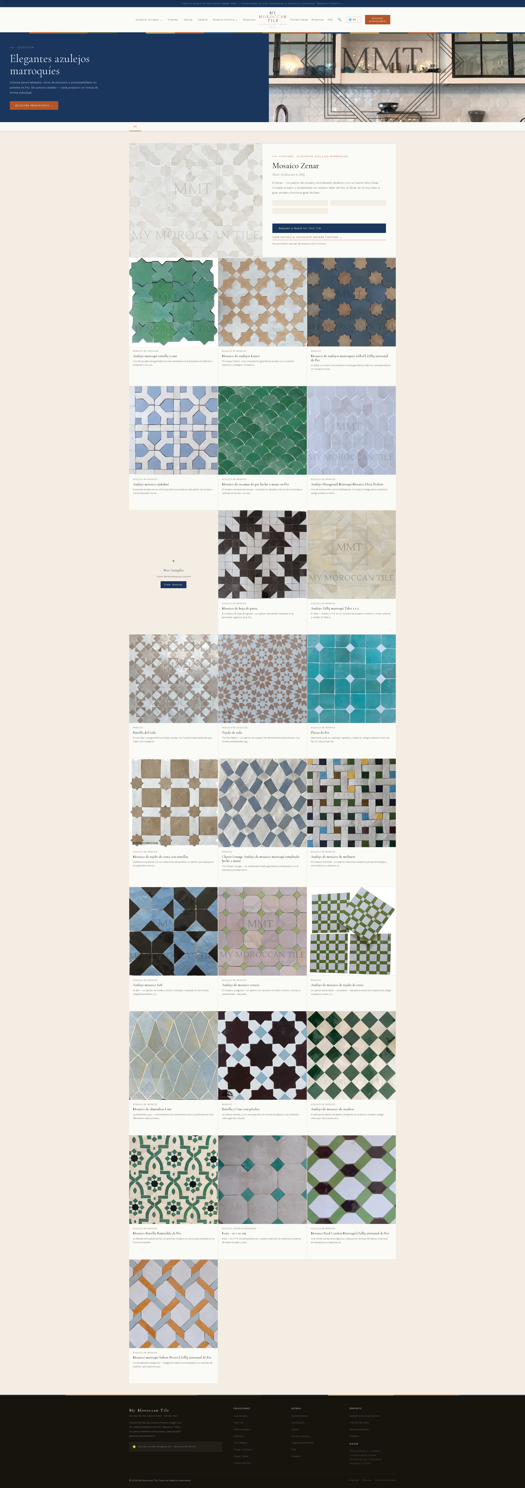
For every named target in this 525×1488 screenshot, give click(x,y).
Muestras (249, 19)
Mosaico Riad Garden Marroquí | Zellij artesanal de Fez (350, 1233)
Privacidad (354, 1480)
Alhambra (238, 1436)
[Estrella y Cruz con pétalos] (262, 1055)
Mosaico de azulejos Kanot (241, 356)
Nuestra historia (225, 20)
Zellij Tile (238, 1422)
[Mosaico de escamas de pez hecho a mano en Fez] (262, 430)
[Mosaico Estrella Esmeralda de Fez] (173, 1179)
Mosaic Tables (241, 1456)
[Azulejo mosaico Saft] (173, 931)
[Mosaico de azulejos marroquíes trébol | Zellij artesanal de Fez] (351, 302)
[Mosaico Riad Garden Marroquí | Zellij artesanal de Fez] (351, 1179)
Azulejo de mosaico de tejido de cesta (337, 985)
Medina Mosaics (242, 1429)
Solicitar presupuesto (377, 20)
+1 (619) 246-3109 (359, 1422)
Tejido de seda (232, 733)
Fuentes (173, 19)
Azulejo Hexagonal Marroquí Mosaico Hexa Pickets (347, 484)
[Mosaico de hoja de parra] (262, 554)
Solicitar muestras (300, 1436)
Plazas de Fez (320, 733)
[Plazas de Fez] (351, 678)
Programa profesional (302, 1442)
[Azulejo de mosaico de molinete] (351, 803)
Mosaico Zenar (295, 165)
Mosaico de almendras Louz (152, 1109)
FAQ (330, 19)
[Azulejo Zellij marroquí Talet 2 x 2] (351, 554)
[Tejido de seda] (262, 678)
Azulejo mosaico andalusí (151, 484)
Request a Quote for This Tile (300, 228)
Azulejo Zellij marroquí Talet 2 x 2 (335, 608)
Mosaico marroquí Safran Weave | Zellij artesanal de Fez (172, 1357)
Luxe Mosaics (241, 1416)
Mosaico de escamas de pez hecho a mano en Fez (255, 484)
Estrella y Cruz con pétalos (240, 1109)
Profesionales (299, 19)
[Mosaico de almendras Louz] (173, 1055)
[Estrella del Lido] (173, 678)
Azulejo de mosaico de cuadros (332, 1109)
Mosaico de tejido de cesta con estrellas (160, 857)
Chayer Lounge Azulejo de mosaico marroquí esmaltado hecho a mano (261, 859)
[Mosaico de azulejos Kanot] (262, 302)
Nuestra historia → (330, 3)
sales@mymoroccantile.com (364, 1416)
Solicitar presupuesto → (34, 105)
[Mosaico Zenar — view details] (195, 200)
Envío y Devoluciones (385, 1480)
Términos (367, 1480)
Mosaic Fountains (243, 1449)
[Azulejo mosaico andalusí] (173, 430)
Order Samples (173, 584)
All (135, 126)
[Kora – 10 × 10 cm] (262, 1179)
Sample (207, 374)
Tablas (188, 19)
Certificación (298, 1422)
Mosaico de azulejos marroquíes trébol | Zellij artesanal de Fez (349, 358)
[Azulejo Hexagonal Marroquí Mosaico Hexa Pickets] (351, 430)
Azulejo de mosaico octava (240, 985)
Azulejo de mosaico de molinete (333, 857)
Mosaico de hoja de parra (239, 608)
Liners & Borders (242, 1463)
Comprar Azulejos (149, 20)
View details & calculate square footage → (307, 237)
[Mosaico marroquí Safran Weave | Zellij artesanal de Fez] (173, 1304)
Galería (203, 19)
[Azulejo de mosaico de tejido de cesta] (351, 931)
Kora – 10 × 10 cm (234, 1233)
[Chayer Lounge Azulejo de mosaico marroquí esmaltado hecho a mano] (262, 803)
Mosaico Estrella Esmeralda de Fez (157, 1233)
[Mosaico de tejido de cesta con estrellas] (173, 803)
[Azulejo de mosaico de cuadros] (351, 1055)
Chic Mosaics (241, 1442)
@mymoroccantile (359, 1429)
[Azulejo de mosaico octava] (262, 931)
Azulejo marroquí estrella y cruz (155, 356)
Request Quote (166, 374)
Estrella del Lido (144, 733)
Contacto (296, 1456)
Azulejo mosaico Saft (148, 985)
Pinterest (354, 1436)
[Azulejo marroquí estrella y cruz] (173, 302)
